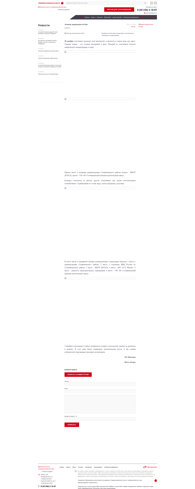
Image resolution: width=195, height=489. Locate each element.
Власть (93, 17)
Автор (66, 381)
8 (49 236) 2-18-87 (147, 10)
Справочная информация (131, 17)
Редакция (100, 17)
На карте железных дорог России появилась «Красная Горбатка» (47, 32)
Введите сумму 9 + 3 (70, 416)
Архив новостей (117, 17)
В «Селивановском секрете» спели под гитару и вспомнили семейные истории (49, 66)
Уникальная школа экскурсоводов (48, 74)
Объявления (107, 17)
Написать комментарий (78, 374)
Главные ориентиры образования (47, 58)
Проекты (87, 17)
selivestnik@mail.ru (151, 13)
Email (66, 388)
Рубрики (80, 17)
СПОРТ (67, 28)
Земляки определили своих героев (48, 51)
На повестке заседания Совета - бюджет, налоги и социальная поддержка (47, 42)
